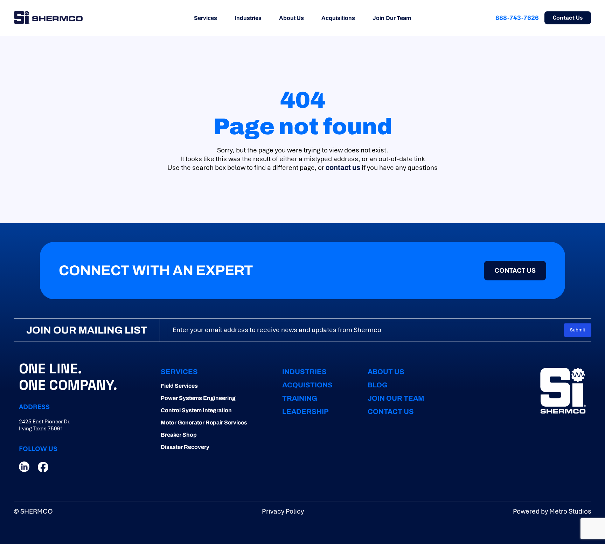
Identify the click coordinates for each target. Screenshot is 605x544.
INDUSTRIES (304, 371)
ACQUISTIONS (307, 385)
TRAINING (299, 398)
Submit (577, 330)
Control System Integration (196, 410)
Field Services (179, 386)
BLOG (378, 385)
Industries (248, 18)
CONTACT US (391, 411)
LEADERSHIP (305, 411)
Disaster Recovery (185, 447)
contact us (343, 167)
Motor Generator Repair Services (204, 422)
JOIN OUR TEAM (396, 398)
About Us (291, 18)
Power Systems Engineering (198, 398)
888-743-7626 (517, 17)
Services (205, 18)
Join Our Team (392, 18)
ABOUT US (386, 371)
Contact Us (568, 17)
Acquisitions (338, 18)
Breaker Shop (179, 435)
